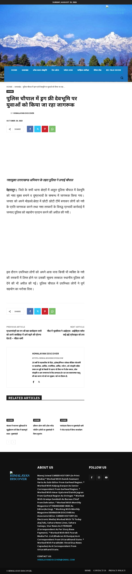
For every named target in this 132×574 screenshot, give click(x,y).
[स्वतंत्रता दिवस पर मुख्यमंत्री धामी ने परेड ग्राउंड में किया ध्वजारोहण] (72, 413)
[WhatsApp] (52, 129)
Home (9, 86)
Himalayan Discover (23, 113)
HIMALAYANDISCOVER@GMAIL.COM (56, 559)
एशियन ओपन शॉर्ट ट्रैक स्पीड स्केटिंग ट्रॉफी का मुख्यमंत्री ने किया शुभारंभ (43, 429)
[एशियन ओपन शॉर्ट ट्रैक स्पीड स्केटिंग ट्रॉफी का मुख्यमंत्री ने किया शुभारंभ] (45, 413)
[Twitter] (37, 129)
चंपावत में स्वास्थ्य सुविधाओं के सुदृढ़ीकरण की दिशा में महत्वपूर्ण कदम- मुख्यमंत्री (16, 429)
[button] (122, 78)
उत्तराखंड (17, 86)
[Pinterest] (45, 129)
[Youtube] (106, 477)
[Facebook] (30, 129)
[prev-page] (8, 442)
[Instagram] (99, 477)
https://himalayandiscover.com (47, 358)
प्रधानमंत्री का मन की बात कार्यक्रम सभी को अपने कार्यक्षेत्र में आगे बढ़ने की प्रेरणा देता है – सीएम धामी (24, 335)
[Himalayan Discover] (115, 16)
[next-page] (14, 442)
